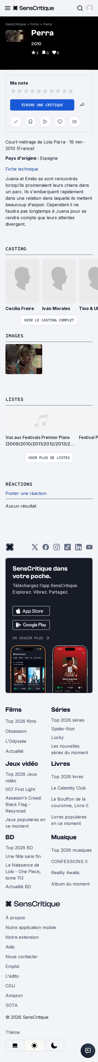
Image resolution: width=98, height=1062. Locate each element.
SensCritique (15, 24)
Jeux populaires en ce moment (25, 823)
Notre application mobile (30, 927)
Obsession (16, 731)
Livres (60, 763)
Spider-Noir (63, 728)
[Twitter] (35, 549)
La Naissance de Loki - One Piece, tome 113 (23, 871)
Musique (63, 837)
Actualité (14, 751)
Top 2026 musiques (71, 850)
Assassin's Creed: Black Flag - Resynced (23, 804)
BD (9, 837)
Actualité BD (18, 886)
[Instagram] (56, 549)
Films (34, 24)
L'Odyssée (15, 741)
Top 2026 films (20, 721)
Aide (9, 947)
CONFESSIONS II (69, 861)
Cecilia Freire (19, 308)
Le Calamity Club (68, 788)
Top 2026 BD (19, 847)
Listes (14, 399)
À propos (15, 917)
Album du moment (70, 884)
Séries (60, 709)
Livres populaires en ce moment (69, 820)
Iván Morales (56, 308)
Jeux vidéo (21, 763)
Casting (15, 248)
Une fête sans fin (23, 856)
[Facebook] (45, 549)
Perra (47, 24)
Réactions (18, 484)
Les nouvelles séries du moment (69, 749)
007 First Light (20, 789)
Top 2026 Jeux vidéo (21, 777)
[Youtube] (89, 549)
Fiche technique (21, 169)
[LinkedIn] (78, 549)
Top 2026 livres (67, 776)
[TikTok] (67, 549)
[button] (89, 8)
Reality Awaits (65, 872)
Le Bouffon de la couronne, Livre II (69, 802)
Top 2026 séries (67, 720)
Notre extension (22, 937)
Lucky (57, 737)
